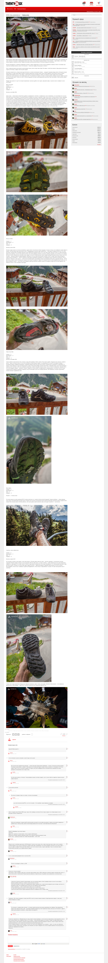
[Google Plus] (18, 734)
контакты (37, 730)
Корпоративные (21, 8)
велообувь (46, 730)
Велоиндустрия (75, 135)
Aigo (73, 24)
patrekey (76, 99)
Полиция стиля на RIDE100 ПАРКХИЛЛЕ (81, 112)
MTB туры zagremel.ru (13, 15)
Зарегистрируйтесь (90, 11)
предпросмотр (16, 946)
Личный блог (80, 102)
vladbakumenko (77, 95)
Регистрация (8, 956)
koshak (14, 893)
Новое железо (92, 22)
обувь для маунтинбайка (18, 730)
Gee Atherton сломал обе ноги (79, 105)
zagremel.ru (10, 730)
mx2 (10, 902)
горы (40, 730)
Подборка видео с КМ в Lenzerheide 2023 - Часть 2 (86, 33)
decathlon (29, 730)
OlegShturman (12, 817)
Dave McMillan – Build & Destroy (82, 35)
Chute (11, 930)
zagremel (14, 782)
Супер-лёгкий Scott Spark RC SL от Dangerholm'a (83, 115)
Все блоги (99, 144)
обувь (43, 730)
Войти (7, 954)
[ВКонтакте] (16, 734)
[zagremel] (9, 740)
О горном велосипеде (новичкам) (19, 957)
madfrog (11, 850)
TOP (15, 8)
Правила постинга (17, 956)
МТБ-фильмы (74, 142)
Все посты (10, 8)
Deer (75, 111)
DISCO (73, 140)
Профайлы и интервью (91, 105)
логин (100, 11)
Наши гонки (92, 112)
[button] (32, 943)
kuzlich (75, 88)
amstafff (74, 27)
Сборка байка (95, 115)
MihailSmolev (12, 858)
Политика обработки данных (19, 959)
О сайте (15, 954)
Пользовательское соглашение (19, 960)
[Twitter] (13, 734)
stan (73, 41)
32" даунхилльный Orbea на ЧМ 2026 (81, 22)
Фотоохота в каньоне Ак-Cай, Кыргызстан (81, 86)
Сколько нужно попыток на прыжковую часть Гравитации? (84, 96)
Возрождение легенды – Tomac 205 (80, 93)
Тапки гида (25, 15)
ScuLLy (11, 760)
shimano (32, 730)
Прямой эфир (78, 19)
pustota (11, 752)
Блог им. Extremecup (82, 42)
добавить (10, 946)
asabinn (74, 33)
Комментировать (13, 934)
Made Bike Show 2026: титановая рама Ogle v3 (85, 44)
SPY (73, 22)
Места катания (75, 139)
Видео (97, 33)
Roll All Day (93, 86)
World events (83, 25)
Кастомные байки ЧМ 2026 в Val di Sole (84, 27)
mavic (25, 730)
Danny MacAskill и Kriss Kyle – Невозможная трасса (83, 89)
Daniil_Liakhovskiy (13, 876)
